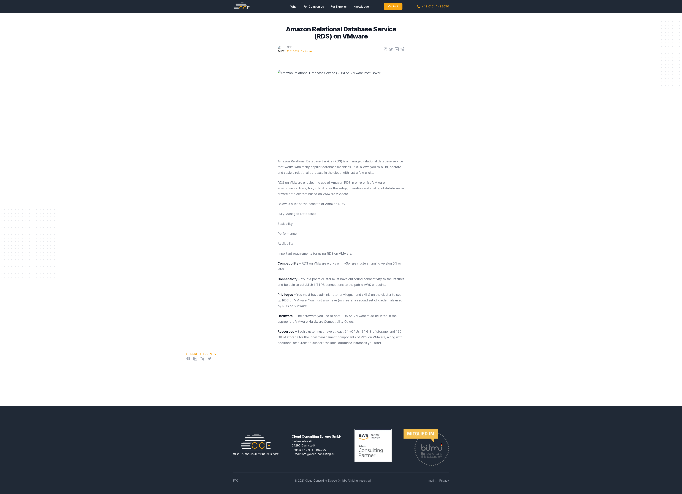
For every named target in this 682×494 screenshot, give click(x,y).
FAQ (235, 480)
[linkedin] (195, 358)
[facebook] (188, 358)
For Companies (314, 6)
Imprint (432, 480)
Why (293, 6)
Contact (393, 6)
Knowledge (361, 6)
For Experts (339, 6)
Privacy (444, 480)
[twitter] (209, 358)
